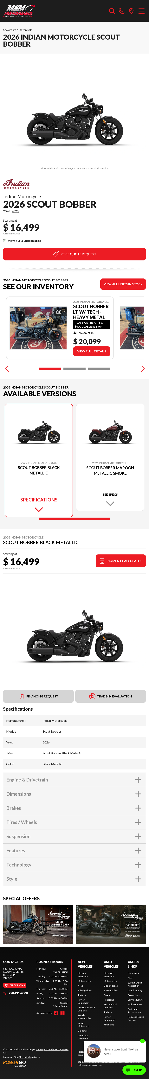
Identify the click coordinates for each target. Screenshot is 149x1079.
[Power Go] (37, 1063)
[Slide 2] (74, 369)
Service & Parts (136, 999)
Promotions (134, 995)
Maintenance (135, 1004)
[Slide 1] (50, 369)
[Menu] (141, 11)
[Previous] (7, 369)
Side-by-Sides (85, 990)
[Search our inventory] (112, 10)
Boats (107, 995)
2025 (15, 211)
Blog (130, 978)
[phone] (121, 10)
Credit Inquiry (135, 990)
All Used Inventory (109, 975)
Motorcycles (84, 981)
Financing (109, 1024)
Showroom (9, 29)
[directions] (131, 10)
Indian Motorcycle (84, 1025)
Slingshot (82, 1030)
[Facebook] (56, 1013)
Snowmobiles (111, 990)
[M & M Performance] (19, 11)
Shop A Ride (25, 1057)
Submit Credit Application (135, 984)
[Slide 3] (99, 369)
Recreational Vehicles (110, 1006)
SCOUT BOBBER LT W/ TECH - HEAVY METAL (91, 312)
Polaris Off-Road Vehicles (86, 1009)
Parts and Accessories (134, 1011)
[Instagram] (62, 1013)
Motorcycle (25, 29)
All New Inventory (83, 975)
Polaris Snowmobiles (85, 1017)
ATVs (80, 985)
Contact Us (133, 973)
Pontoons (109, 999)
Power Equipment (83, 1001)
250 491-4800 (18, 993)
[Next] (142, 369)
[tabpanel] (52, 987)
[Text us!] (134, 1070)
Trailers (82, 995)
